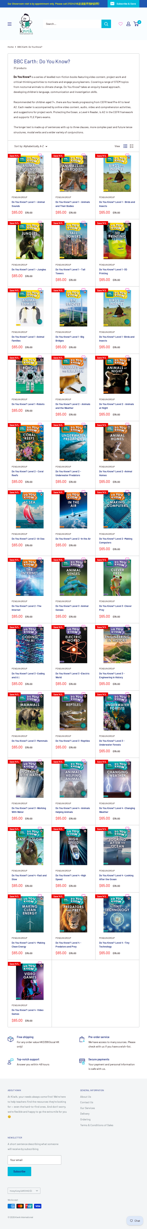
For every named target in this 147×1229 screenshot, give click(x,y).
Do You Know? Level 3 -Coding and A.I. (28, 675)
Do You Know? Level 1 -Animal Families (28, 338)
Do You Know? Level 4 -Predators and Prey (68, 944)
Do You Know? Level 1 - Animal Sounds (28, 203)
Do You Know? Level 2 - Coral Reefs (27, 473)
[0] (136, 24)
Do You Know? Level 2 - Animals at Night (116, 405)
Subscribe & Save (126, 3)
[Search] (106, 24)
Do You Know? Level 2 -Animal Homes (115, 473)
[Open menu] (9, 24)
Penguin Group (19, 197)
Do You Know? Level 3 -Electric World (73, 675)
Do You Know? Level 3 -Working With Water (29, 810)
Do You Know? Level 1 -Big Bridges (70, 338)
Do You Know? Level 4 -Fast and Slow (29, 877)
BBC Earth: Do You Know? (29, 46)
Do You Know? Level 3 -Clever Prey (115, 607)
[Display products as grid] (125, 146)
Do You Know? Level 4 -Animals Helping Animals (73, 810)
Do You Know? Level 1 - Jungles (29, 269)
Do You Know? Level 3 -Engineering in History (112, 675)
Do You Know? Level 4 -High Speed (71, 877)
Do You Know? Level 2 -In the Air (73, 538)
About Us (85, 1096)
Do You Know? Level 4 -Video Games (27, 1011)
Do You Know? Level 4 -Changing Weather (117, 810)
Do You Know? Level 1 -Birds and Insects (116, 338)
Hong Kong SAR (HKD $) (21, 1190)
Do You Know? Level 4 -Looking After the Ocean (116, 877)
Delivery (84, 1113)
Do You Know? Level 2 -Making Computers (115, 540)
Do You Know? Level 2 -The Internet (26, 607)
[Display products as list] (131, 146)
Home (11, 46)
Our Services (87, 1108)
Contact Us (86, 1102)
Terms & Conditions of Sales (96, 1125)
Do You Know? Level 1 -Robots (28, 404)
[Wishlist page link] (120, 24)
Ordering (85, 1119)
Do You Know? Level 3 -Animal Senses (72, 607)
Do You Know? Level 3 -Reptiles (73, 740)
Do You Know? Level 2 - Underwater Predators (68, 473)
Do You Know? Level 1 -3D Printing (113, 271)
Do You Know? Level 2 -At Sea (28, 538)
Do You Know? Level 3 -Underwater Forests (112, 742)
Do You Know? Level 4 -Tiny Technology (114, 944)
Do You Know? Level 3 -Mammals (29, 740)
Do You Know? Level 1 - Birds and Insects (117, 203)
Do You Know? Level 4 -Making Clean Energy (28, 944)
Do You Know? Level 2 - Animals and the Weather (73, 405)
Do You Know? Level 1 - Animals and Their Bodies (73, 203)
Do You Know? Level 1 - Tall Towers (70, 271)
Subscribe (19, 1171)
